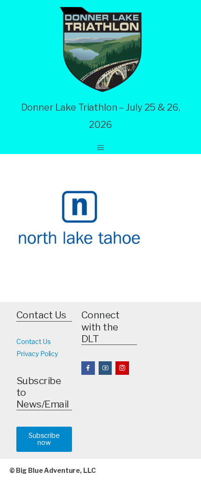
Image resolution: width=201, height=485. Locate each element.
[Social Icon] (88, 368)
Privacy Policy (37, 354)
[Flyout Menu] (100, 147)
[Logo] (101, 49)
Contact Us (33, 341)
